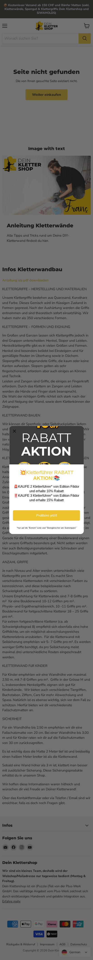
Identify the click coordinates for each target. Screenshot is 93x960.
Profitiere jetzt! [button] (46, 515)
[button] (14, 431)
